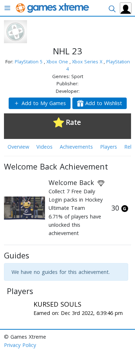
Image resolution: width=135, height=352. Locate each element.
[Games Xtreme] (53, 7)
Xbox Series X (88, 61)
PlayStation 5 (29, 61)
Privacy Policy (20, 345)
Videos (44, 146)
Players (108, 146)
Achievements (76, 146)
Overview (18, 146)
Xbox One (57, 61)
